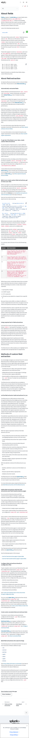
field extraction (21, 83)
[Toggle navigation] (26, 712)
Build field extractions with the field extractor (14, 485)
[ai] (25, 6)
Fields (2, 17)
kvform (4, 660)
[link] (23, 6)
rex (3, 647)
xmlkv (4, 656)
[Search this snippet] (27, 32)
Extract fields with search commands (12, 663)
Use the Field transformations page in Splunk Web (14, 558)
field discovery (18, 102)
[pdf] (27, 6)
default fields (7, 95)
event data (13, 17)
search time (4, 170)
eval (8, 634)
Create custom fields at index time (19, 605)
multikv (4, 652)
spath (4, 654)
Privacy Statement (14, 732)
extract (4, 650)
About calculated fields (15, 636)
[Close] (27, 725)
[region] (14, 731)
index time (7, 173)
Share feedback (6, 694)
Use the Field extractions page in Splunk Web (13, 556)
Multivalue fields (5, 621)
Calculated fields (5, 631)
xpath (4, 658)
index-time (11, 597)
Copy (24, 32)
